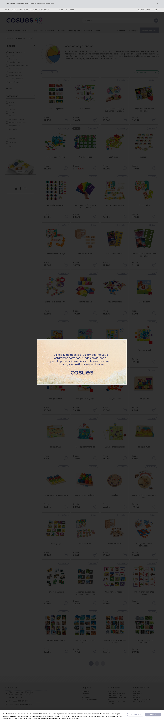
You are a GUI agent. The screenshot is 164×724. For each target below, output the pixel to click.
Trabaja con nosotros (66, 10)
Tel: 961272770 (10, 10)
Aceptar (153, 715)
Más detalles (134, 715)
